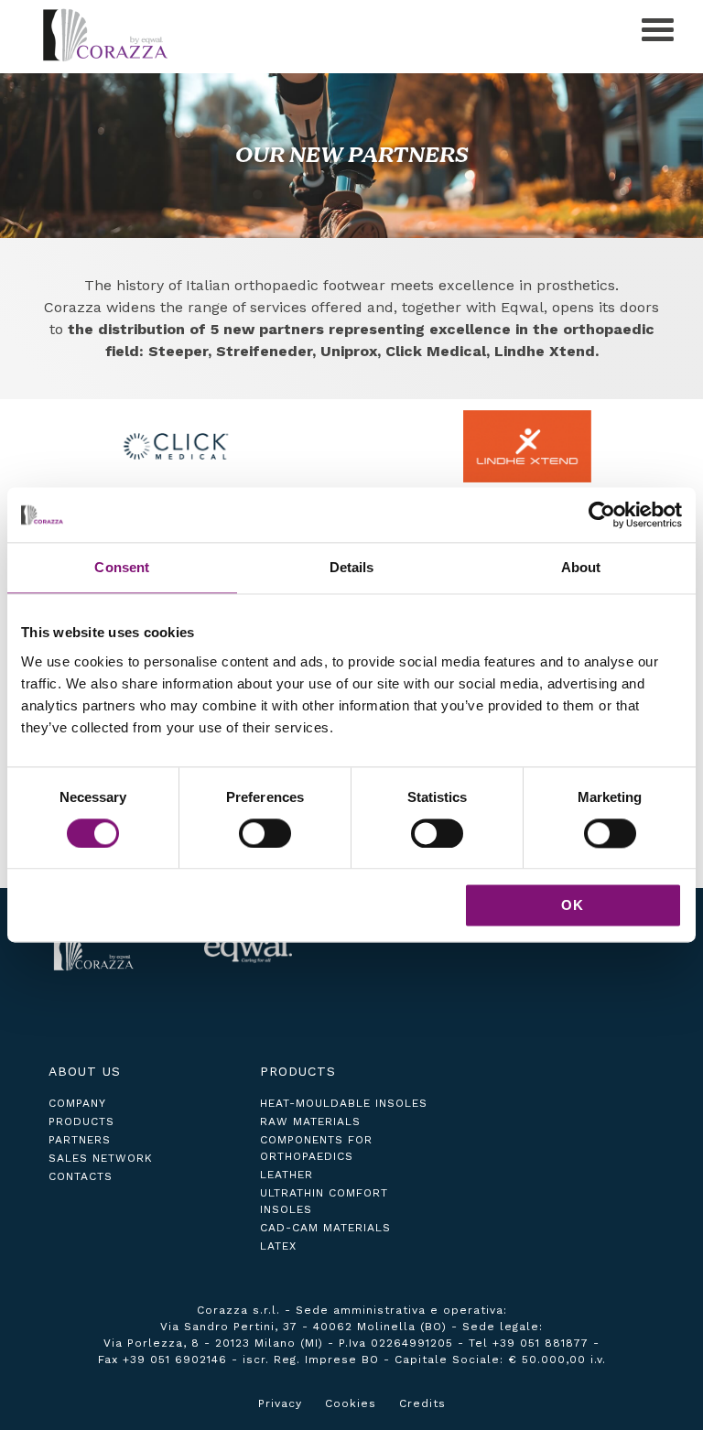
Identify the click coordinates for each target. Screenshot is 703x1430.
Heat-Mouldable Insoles (343, 1103)
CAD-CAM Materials (325, 1227)
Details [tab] (352, 567)
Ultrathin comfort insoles (324, 1201)
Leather (286, 1174)
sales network (101, 1158)
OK (572, 906)
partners (80, 1139)
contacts (81, 1176)
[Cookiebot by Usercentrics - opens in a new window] (602, 514)
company (77, 1103)
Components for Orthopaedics (316, 1148)
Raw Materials (310, 1121)
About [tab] (581, 567)
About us (85, 1071)
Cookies (350, 1403)
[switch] (265, 833)
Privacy (280, 1403)
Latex (278, 1246)
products (81, 1121)
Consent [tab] (121, 567)
